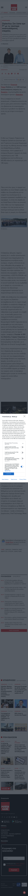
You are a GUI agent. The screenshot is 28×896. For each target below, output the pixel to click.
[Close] (24, 416)
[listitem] (14, 443)
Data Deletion (5, 479)
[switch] (22, 447)
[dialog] (14, 448)
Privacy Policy (22, 479)
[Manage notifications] (24, 892)
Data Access (14, 479)
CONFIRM (8, 473)
